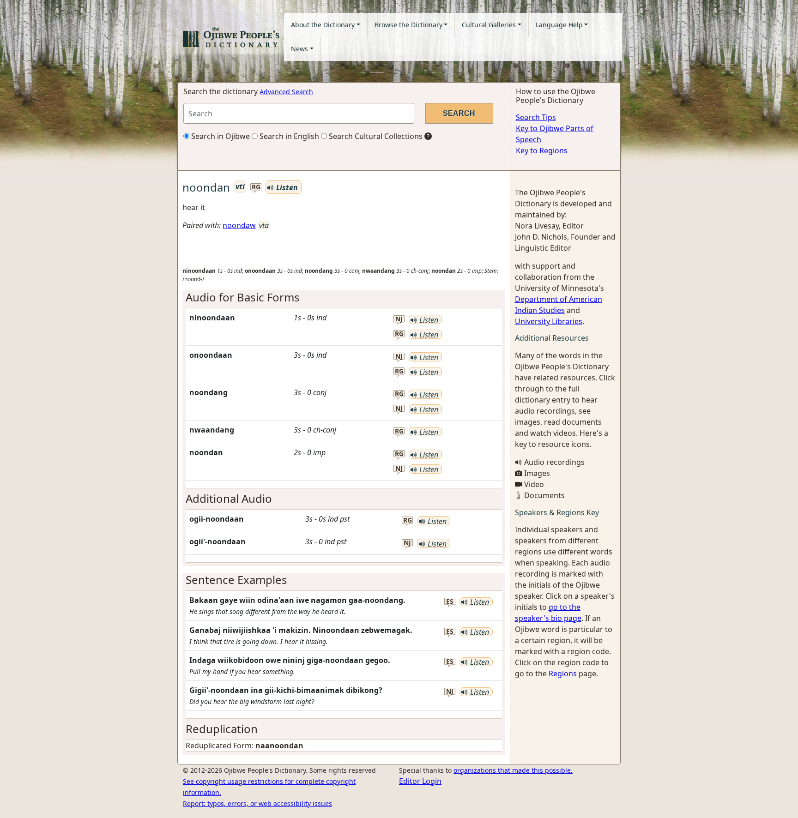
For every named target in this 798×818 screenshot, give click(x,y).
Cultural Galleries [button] (489, 24)
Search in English (288, 136)
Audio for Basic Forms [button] (243, 297)
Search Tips (536, 117)
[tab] (344, 297)
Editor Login (420, 781)
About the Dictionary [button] (323, 24)
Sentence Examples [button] (236, 579)
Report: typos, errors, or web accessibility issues (257, 803)
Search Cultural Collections (375, 136)
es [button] (449, 602)
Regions (563, 673)
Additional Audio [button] (229, 498)
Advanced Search (286, 91)
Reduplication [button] (222, 728)
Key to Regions (542, 150)
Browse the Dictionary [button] (408, 24)
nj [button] (399, 319)
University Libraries (548, 321)
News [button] (299, 48)
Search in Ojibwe (219, 136)
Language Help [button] (559, 24)
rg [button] (256, 187)
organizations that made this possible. (513, 770)
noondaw (239, 225)
